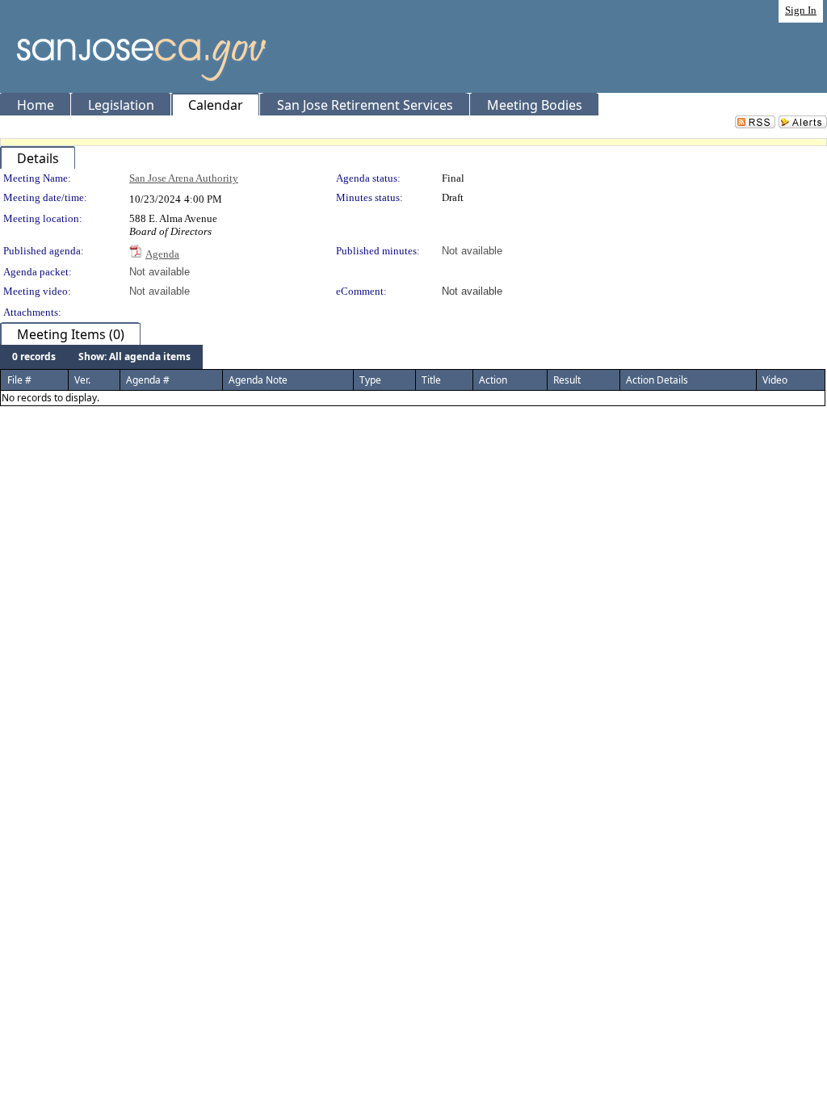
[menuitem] (34, 357)
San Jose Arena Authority (183, 178)
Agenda (162, 254)
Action (493, 380)
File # (19, 380)
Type (370, 380)
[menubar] (101, 357)
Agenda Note (258, 380)
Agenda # (148, 380)
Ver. (82, 380)
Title (431, 380)
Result (567, 380)
